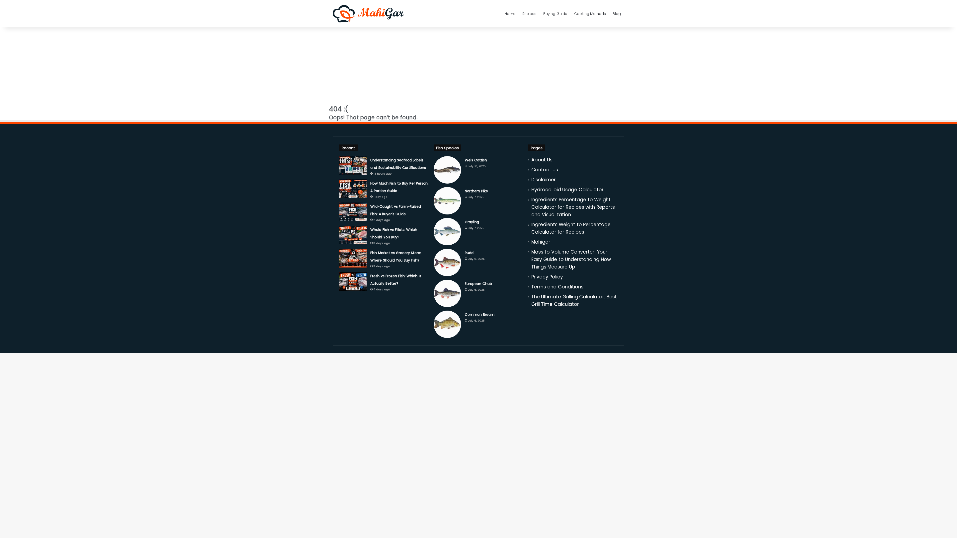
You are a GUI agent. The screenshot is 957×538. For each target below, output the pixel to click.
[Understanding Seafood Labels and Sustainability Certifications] (353, 165)
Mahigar (540, 242)
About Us (542, 159)
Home (510, 13)
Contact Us (544, 169)
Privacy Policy (547, 276)
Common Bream (479, 314)
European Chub (478, 283)
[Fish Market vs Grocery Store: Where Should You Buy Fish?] (353, 258)
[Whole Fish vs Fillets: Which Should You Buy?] (353, 235)
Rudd (469, 252)
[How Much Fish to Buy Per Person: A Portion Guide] (353, 188)
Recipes (529, 13)
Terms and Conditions (557, 286)
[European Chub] (447, 293)
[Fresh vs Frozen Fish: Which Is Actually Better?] (353, 281)
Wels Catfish (476, 160)
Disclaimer (543, 179)
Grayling (472, 221)
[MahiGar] (368, 13)
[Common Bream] (447, 324)
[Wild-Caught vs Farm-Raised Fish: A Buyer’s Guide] (353, 211)
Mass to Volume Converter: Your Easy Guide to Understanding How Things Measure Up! (571, 259)
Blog (617, 13)
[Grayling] (447, 231)
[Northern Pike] (447, 200)
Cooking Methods (590, 13)
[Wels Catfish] (447, 170)
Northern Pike (476, 191)
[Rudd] (447, 262)
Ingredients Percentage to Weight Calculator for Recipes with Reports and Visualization (573, 207)
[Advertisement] (478, 63)
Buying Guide (555, 13)
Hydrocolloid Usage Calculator (567, 189)
